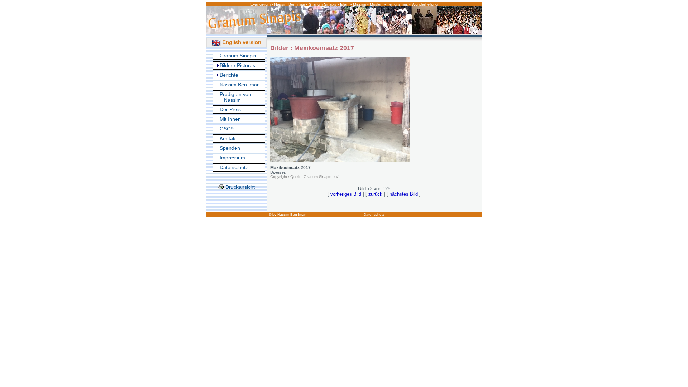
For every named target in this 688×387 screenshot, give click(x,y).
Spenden (230, 148)
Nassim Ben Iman (240, 84)
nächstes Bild (404, 194)
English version (241, 42)
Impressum (232, 158)
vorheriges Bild (345, 194)
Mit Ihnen (230, 119)
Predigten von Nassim (235, 97)
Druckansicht (239, 187)
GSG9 (227, 129)
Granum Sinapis (238, 55)
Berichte (229, 75)
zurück (375, 194)
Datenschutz (234, 167)
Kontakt (228, 138)
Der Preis (230, 109)
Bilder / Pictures (237, 65)
